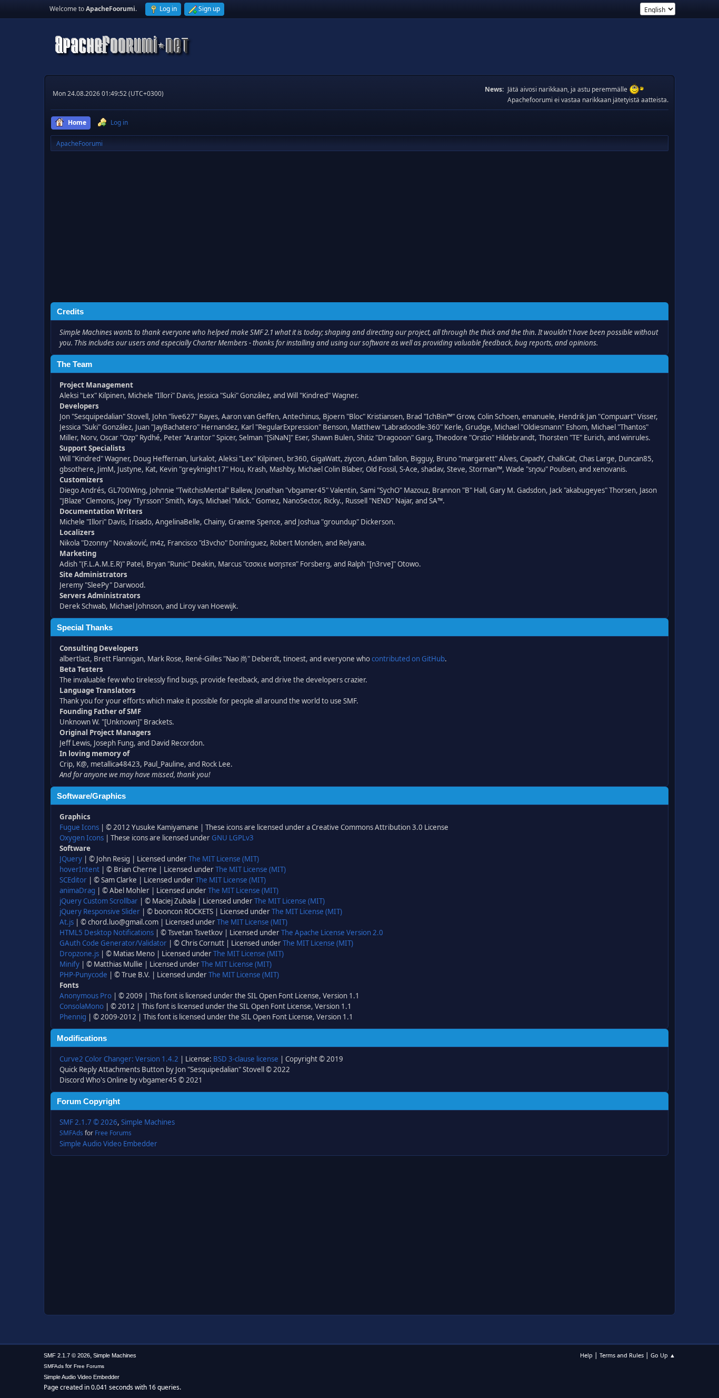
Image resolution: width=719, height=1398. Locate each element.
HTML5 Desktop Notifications (106, 932)
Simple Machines (148, 1122)
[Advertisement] (359, 228)
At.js (66, 922)
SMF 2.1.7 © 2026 (88, 1122)
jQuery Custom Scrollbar (98, 901)
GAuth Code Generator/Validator (113, 943)
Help (586, 1355)
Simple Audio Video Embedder (108, 1143)
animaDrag (77, 890)
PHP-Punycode (83, 974)
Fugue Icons (79, 827)
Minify (69, 964)
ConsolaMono (81, 1006)
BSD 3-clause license (245, 1059)
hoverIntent (79, 869)
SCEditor (73, 880)
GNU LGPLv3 (233, 837)
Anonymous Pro (85, 995)
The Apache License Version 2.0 (332, 932)
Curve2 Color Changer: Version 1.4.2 (118, 1059)
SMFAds (71, 1132)
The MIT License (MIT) (223, 859)
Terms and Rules (622, 1355)
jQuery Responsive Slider (99, 911)
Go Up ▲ (663, 1355)
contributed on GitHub (408, 658)
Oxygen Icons (81, 837)
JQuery (70, 859)
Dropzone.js (79, 953)
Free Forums (113, 1132)
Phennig (72, 1017)
